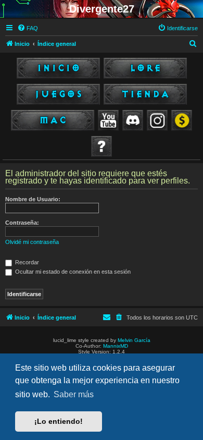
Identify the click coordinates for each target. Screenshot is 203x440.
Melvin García (134, 340)
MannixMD (115, 346)
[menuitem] (27, 28)
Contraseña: (22, 222)
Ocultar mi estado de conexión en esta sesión (72, 271)
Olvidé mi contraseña (32, 242)
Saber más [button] (74, 394)
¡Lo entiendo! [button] (58, 421)
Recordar (26, 262)
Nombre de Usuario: (32, 199)
